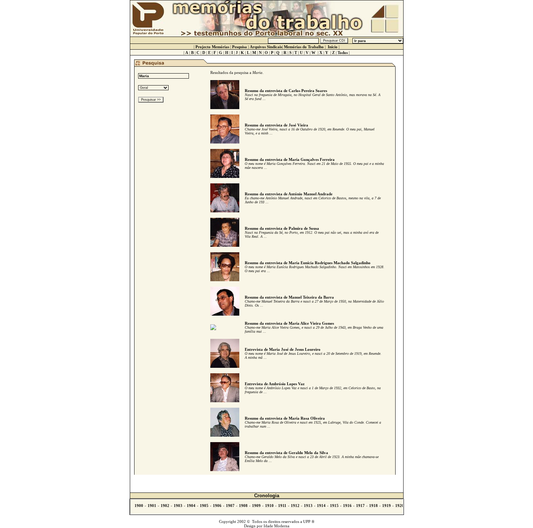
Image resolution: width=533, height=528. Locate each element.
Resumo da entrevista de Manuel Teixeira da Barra (289, 297)
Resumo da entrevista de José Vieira (276, 125)
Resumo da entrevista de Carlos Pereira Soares (286, 90)
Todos (343, 52)
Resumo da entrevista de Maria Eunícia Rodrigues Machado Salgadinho (308, 263)
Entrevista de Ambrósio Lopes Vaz (275, 384)
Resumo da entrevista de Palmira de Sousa (282, 228)
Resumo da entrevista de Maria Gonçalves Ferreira (290, 159)
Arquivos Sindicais (266, 47)
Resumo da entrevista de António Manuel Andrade (288, 194)
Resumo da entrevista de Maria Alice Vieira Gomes (289, 323)
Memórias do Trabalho (304, 47)
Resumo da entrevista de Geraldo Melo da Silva (286, 452)
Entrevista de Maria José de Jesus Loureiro (283, 349)
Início (333, 47)
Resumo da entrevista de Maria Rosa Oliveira (285, 418)
